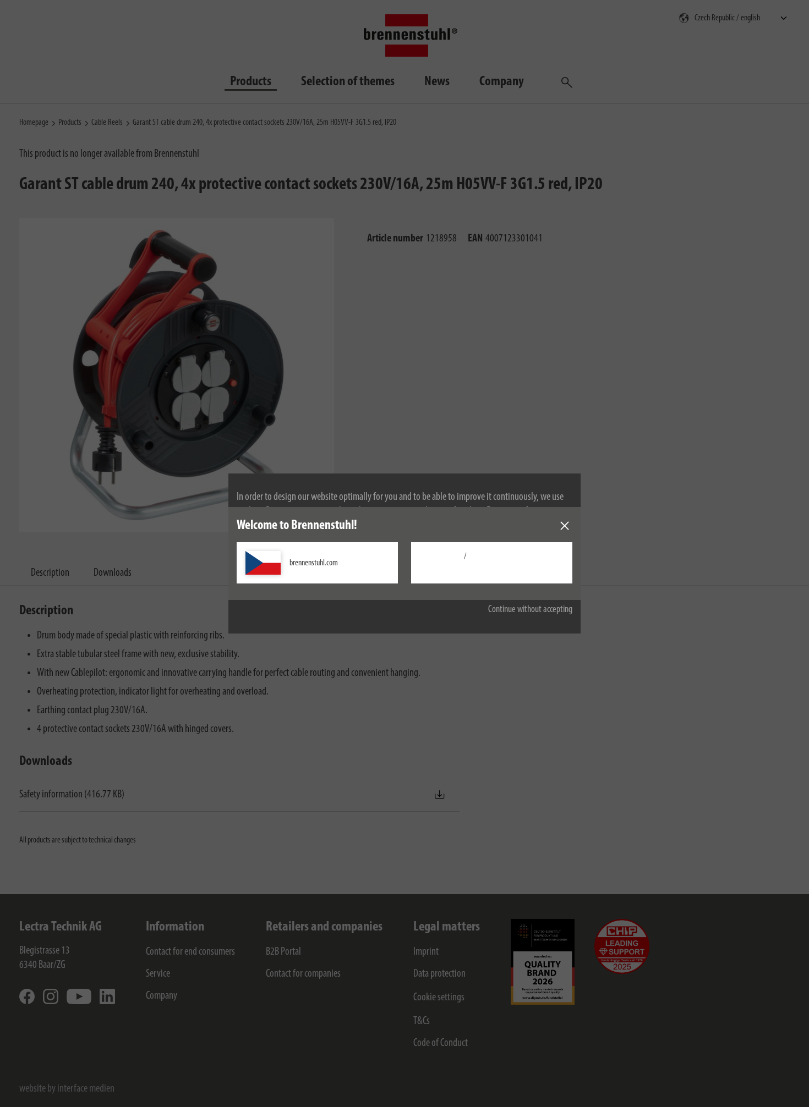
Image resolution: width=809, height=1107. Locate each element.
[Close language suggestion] (564, 525)
